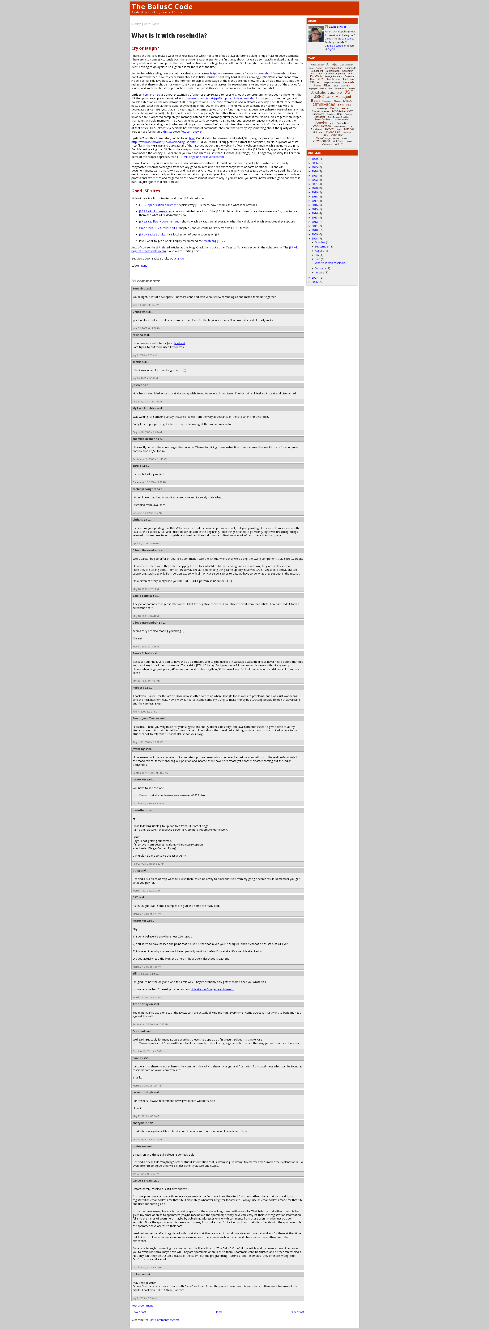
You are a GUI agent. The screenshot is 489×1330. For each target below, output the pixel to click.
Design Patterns (333, 76)
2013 (315, 217)
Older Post (297, 1312)
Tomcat (329, 129)
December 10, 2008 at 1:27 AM (149, 482)
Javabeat (179, 343)
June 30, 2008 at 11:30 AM (146, 328)
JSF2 (319, 96)
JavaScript (318, 92)
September (322, 246)
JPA (339, 92)
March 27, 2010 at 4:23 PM (147, 914)
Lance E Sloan (142, 1180)
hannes (138, 1058)
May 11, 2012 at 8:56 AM (146, 1116)
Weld (349, 141)
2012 (315, 221)
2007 (315, 277)
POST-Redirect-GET (342, 111)
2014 (315, 213)
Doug (136, 870)
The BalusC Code (162, 6)
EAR (338, 80)
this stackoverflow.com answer (182, 131)
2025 (315, 167)
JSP (329, 97)
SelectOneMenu (323, 119)
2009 (315, 234)
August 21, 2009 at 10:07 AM (148, 742)
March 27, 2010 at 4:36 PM (147, 966)
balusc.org (347, 38)
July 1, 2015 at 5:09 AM (145, 1298)
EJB (312, 82)
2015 (315, 209)
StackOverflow (321, 126)
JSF (349, 92)
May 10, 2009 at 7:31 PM (146, 589)
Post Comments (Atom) (164, 1320)
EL (318, 82)
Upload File (332, 132)
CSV (320, 74)
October (320, 242)
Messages (326, 101)
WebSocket (339, 141)
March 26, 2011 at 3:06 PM (147, 997)
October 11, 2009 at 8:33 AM (148, 803)
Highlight (313, 89)
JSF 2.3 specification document (158, 205)
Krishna (138, 335)
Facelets (348, 82)
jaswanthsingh (143, 1092)
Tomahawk (316, 129)
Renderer (320, 116)
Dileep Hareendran (145, 550)
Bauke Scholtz (142, 595)
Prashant (139, 1031)
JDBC (331, 92)
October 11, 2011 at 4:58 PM (148, 1051)
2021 (315, 184)
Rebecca (138, 687)
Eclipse (348, 79)
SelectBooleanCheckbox (338, 117)
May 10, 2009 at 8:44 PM (146, 616)
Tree (339, 129)
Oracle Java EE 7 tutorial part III (158, 228)
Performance (339, 108)
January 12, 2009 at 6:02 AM (147, 513)
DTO (320, 79)
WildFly (338, 144)
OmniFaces (324, 104)
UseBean (347, 132)
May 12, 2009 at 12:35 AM (146, 681)
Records (348, 114)
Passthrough (321, 109)
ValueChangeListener (327, 138)
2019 (315, 192)
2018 (315, 196)
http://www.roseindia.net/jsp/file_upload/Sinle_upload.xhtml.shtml (223, 98)
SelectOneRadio (342, 120)
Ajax (335, 64)
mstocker (139, 779)
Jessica (137, 385)
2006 (315, 282)
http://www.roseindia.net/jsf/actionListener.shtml (241, 73)
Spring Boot (343, 123)
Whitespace (327, 144)
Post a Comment (142, 1305)
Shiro (332, 123)
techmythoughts (144, 489)
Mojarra (337, 101)
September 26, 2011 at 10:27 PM (150, 1024)
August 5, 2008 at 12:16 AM (147, 401)
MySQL (347, 100)
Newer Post (138, 1312)
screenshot (281, 73)
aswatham (140, 810)
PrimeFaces (318, 114)
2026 (315, 163)
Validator (337, 135)
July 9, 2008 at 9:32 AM (145, 355)
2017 (315, 200)
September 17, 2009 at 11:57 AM (150, 773)
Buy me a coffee (334, 45)
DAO (350, 73)
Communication (333, 68)
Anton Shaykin (143, 1004)
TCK (350, 126)
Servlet (321, 123)
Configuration (332, 71)
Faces (317, 85)
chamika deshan (144, 439)
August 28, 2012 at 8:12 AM (147, 1139)
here (146, 94)
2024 (315, 171)
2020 (315, 188)
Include (352, 89)
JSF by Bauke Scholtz (152, 234)
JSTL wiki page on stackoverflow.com (200, 157)
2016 (315, 205)
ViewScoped (321, 141)
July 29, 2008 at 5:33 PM (145, 378)
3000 (315, 158)
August (319, 250)
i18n (330, 89)
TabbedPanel (340, 126)
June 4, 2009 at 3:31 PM (145, 711)
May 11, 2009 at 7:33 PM (146, 646)
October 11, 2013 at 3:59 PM (148, 1267)
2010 (315, 230)
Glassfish (345, 85)
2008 (315, 238)
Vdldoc (345, 138)
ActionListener (317, 65)
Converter (347, 71)
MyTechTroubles (144, 408)
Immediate (340, 88)
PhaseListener (320, 111)
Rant (144, 265)
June (317, 259)
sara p (137, 466)
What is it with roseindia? (331, 263)
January (319, 272)
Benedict (139, 288)
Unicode (317, 132)
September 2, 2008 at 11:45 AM (150, 459)
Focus (335, 86)
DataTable (316, 76)
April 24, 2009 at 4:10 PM (146, 543)
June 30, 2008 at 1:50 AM (146, 305)
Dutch (330, 79)
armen (137, 362)
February (320, 268)
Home (219, 1312)
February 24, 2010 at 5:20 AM (148, 863)
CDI (319, 68)
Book (311, 68)
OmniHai (344, 105)
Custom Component (335, 73)
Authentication (346, 65)
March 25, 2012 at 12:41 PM (147, 1085)
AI (328, 64)
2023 (315, 175)
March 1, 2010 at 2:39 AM (146, 890)
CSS (313, 74)
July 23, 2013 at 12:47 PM (146, 1173)
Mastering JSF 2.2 (214, 241)
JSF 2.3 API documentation (155, 211)
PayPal (331, 49)
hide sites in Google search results (212, 989)
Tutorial (349, 129)
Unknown (139, 312)
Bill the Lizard (142, 973)
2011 (315, 226)
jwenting (139, 749)
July (317, 255)
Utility (324, 135)
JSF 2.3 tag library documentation (160, 221)
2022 (315, 179)
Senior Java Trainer (146, 718)
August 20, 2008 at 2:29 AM (147, 432)
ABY (135, 897)
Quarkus (330, 114)
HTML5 (323, 89)
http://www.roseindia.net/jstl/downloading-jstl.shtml (164, 142)
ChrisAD (138, 519)
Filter (327, 85)
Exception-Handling (331, 83)
